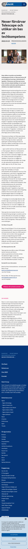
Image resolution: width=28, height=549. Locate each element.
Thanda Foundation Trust (8, 503)
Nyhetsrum (5, 368)
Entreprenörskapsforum (8, 482)
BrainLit (4, 434)
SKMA (3, 500)
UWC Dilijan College (7, 505)
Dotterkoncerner (7, 398)
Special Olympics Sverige (8, 475)
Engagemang (5, 468)
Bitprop (3, 480)
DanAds (4, 439)
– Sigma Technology (7, 403)
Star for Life (5, 471)
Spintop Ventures (6, 462)
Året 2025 (5, 372)
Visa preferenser (14, 543)
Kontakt (4, 376)
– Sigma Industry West (7, 410)
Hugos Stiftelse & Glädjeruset (9, 487)
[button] (25, 519)
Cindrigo (4, 437)
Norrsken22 (5, 455)
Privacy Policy (13, 546)
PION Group (5, 421)
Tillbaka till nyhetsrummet (12, 287)
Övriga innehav (6, 432)
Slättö (3, 460)
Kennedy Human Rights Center (9, 491)
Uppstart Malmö (6, 507)
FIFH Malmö (5, 484)
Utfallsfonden (5, 510)
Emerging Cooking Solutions (9, 477)
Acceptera (14, 535)
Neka (14, 539)
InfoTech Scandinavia (7, 446)
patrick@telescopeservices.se (9, 277)
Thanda (3, 426)
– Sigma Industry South (7, 412)
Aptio (3, 423)
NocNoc (4, 453)
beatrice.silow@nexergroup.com (10, 270)
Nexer (3, 416)
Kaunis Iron (4, 450)
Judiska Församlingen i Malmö (9, 489)
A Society (4, 419)
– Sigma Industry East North (9, 407)
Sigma (3, 400)
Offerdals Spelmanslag (7, 496)
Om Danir (4, 364)
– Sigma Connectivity (7, 405)
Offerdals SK (5, 494)
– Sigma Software (6, 414)
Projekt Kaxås (5, 498)
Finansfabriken (5, 441)
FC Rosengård (5, 473)
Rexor (3, 457)
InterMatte (4, 448)
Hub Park (4, 443)
